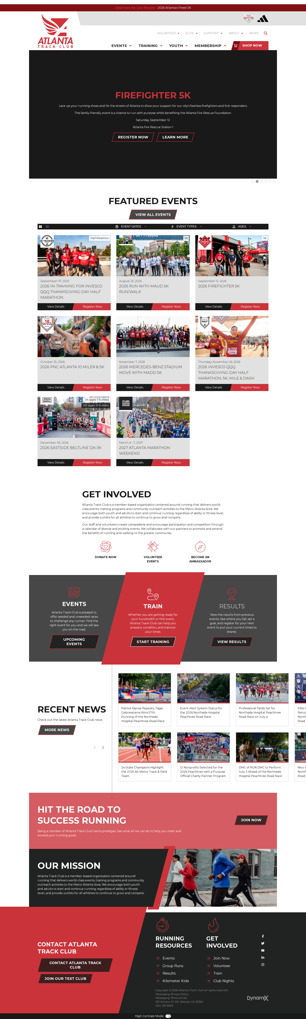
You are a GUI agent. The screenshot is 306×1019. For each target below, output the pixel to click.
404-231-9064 (164, 1005)
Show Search (265, 33)
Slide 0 (252, 181)
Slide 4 (269, 181)
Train (217, 973)
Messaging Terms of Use (171, 998)
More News (57, 730)
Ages (242, 226)
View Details (55, 306)
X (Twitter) (262, 943)
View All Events (153, 214)
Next (103, 747)
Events (169, 958)
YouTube (262, 950)
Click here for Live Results (135, 7)
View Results (231, 642)
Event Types (187, 226)
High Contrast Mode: (149, 1016)
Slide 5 (274, 181)
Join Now (251, 820)
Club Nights (223, 981)
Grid (40, 226)
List (47, 226)
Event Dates (131, 226)
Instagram (262, 964)
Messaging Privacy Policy (171, 994)
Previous (94, 747)
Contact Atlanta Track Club (75, 965)
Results (169, 973)
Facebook (262, 936)
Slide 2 (261, 181)
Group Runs (173, 966)
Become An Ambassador (200, 559)
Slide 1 (257, 181)
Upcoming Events (74, 641)
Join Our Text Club (65, 978)
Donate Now (106, 557)
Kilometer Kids (176, 981)
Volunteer (222, 966)
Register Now (92, 306)
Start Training (153, 642)
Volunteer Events (153, 559)
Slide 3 (265, 181)
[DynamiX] (257, 998)
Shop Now (252, 45)
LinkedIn (262, 957)
